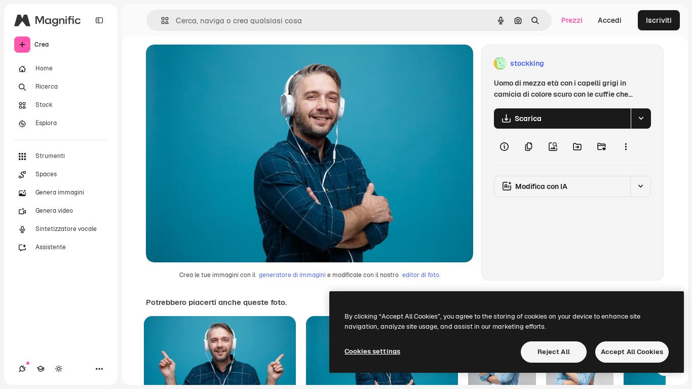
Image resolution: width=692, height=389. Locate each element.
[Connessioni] (22, 369)
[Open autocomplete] (161, 20)
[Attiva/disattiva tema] (59, 369)
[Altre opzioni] (626, 147)
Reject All (553, 351)
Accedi (610, 20)
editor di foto (420, 275)
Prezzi (572, 20)
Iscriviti (659, 20)
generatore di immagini (292, 275)
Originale (213, 63)
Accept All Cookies (632, 351)
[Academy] (40, 369)
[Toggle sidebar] (99, 20)
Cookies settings (372, 351)
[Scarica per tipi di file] (641, 118)
